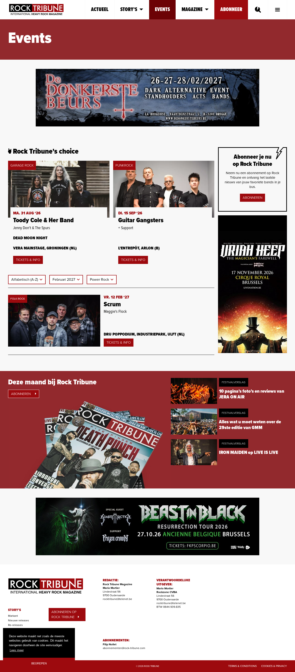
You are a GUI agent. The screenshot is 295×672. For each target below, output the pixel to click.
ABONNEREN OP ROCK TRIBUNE (64, 614)
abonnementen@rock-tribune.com (124, 648)
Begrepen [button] (39, 663)
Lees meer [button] (17, 650)
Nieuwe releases (18, 620)
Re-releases (15, 625)
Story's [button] (128, 9)
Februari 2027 (64, 279)
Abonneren (252, 198)
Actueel (100, 9)
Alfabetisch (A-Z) (25, 279)
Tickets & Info (28, 260)
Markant (13, 615)
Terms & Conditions (242, 666)
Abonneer (231, 9)
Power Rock (100, 279)
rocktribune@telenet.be (117, 599)
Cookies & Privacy (274, 666)
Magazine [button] (192, 9)
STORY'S (14, 610)
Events (162, 9)
